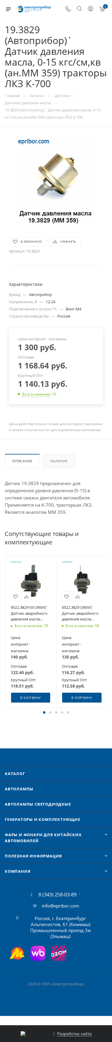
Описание (22, 461)
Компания (17, 871)
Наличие (59, 461)
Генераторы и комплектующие (42, 819)
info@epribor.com (60, 906)
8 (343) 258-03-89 (57, 894)
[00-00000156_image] (56, 181)
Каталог (15, 773)
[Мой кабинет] (90, 9)
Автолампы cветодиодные (38, 804)
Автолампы (19, 789)
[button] (44, 712)
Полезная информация (33, 856)
